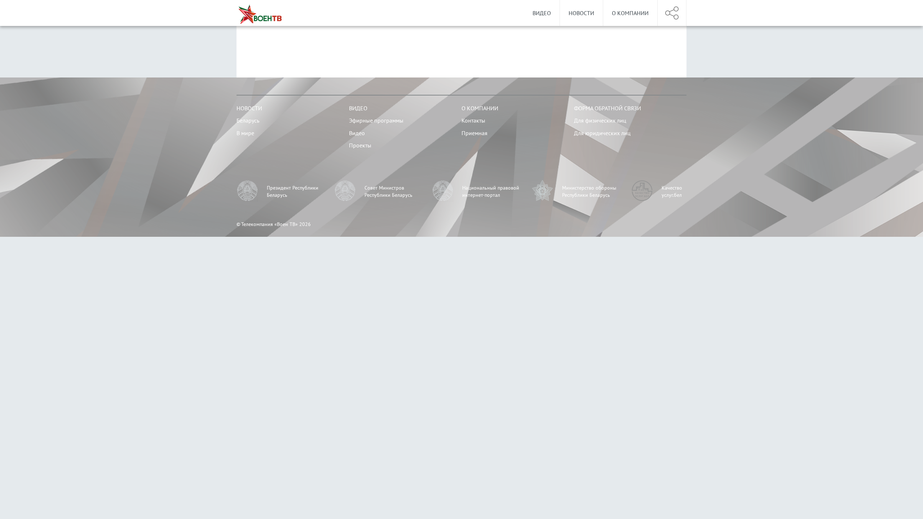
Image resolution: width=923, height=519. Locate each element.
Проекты (360, 145)
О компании (630, 13)
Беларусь (248, 120)
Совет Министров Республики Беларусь (388, 191)
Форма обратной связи (607, 108)
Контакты (473, 120)
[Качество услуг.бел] (642, 191)
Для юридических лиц (602, 133)
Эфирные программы (376, 120)
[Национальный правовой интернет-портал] (443, 192)
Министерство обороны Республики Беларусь (589, 191)
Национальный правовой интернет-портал (490, 191)
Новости (581, 13)
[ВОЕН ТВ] (260, 13)
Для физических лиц (600, 120)
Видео (542, 13)
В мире (245, 133)
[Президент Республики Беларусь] (247, 192)
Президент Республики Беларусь (292, 191)
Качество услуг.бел (672, 191)
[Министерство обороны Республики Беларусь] (542, 191)
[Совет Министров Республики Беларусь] (345, 192)
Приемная (474, 133)
